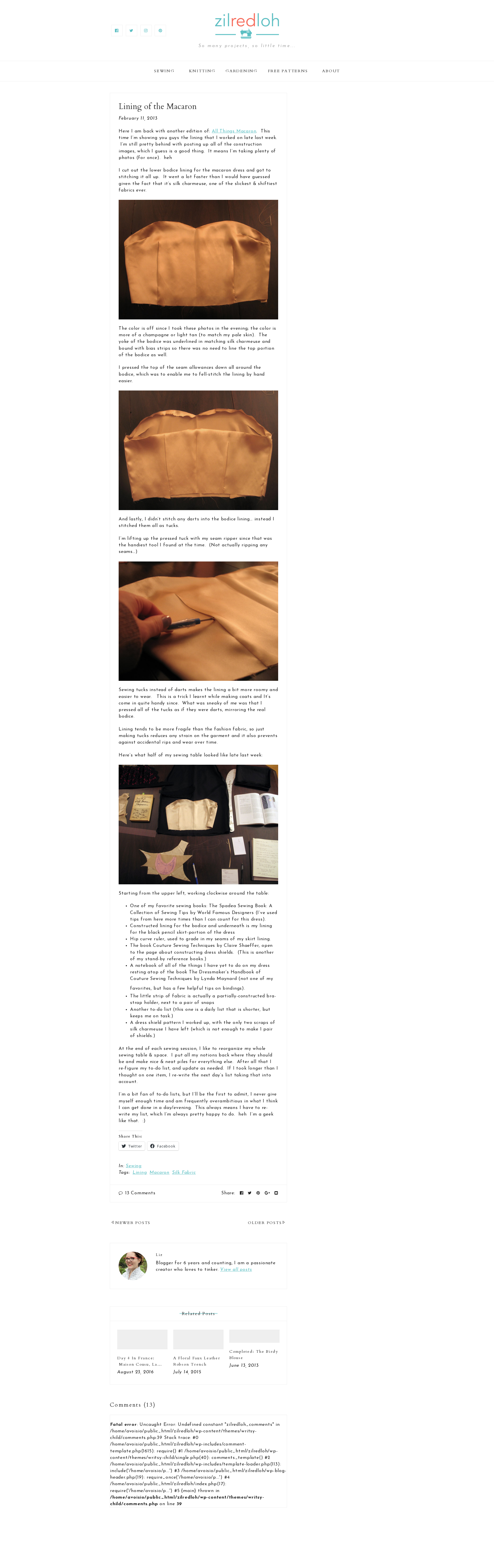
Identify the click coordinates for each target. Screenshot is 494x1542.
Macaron (160, 1172)
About (331, 71)
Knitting (202, 71)
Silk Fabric (184, 1172)
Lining (140, 1172)
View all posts (236, 1269)
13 (140, 1193)
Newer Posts (132, 1222)
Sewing (164, 71)
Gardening (242, 71)
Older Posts (265, 1222)
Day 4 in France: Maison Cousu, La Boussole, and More (139, 1364)
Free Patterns (288, 71)
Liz (159, 1254)
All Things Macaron (234, 131)
